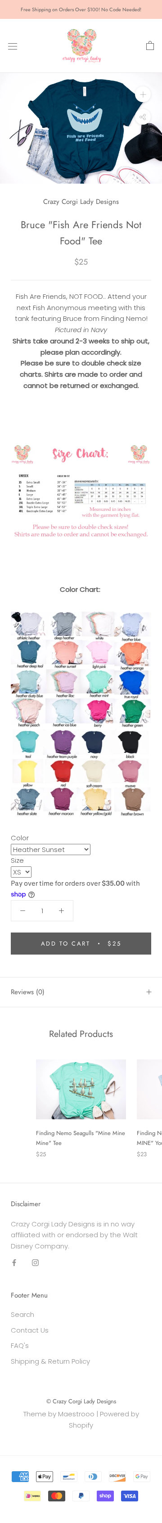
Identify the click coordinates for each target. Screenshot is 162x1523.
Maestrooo (76, 1414)
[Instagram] (35, 1262)
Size (17, 860)
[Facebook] (14, 1262)
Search (22, 1314)
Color (20, 838)
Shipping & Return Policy (50, 1361)
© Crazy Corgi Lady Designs (81, 1401)
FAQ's (20, 1345)
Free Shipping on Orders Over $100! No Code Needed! (81, 9)
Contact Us (30, 1330)
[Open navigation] (12, 46)
